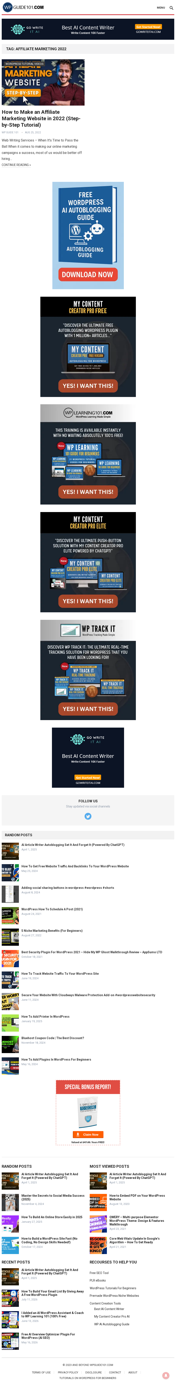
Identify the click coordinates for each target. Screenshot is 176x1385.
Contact (115, 1372)
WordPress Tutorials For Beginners (113, 1288)
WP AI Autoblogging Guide (111, 1324)
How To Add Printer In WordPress (45, 1016)
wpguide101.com (101, 1365)
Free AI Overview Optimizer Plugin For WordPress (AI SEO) (48, 1336)
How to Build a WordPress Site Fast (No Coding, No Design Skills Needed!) (49, 1240)
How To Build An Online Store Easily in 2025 (51, 1217)
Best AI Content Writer (109, 1309)
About (132, 1372)
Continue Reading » (16, 165)
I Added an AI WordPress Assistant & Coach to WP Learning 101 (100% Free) (52, 1314)
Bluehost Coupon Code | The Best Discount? (52, 1038)
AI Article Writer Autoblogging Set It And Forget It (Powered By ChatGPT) (72, 845)
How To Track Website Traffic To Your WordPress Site (60, 973)
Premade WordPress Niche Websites (114, 1295)
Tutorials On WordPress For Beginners (87, 1378)
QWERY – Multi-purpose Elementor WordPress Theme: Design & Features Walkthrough (136, 1220)
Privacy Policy (68, 1372)
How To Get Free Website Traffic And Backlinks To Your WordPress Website (75, 866)
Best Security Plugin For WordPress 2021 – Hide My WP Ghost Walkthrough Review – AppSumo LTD (91, 952)
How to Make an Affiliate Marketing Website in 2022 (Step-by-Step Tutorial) (41, 118)
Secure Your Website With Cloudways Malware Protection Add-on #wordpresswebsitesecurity (88, 995)
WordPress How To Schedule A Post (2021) (52, 909)
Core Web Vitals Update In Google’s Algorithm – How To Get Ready (134, 1240)
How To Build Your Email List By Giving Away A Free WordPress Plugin (52, 1293)
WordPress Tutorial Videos (24, 63)
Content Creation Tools (105, 1303)
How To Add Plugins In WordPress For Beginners (56, 1059)
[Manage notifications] (165, 1375)
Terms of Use (41, 1372)
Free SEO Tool (99, 1273)
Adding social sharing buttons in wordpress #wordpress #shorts (67, 887)
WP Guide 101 (10, 132)
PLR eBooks (98, 1280)
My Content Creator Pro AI (112, 1316)
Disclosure (93, 1372)
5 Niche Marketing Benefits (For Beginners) (52, 930)
